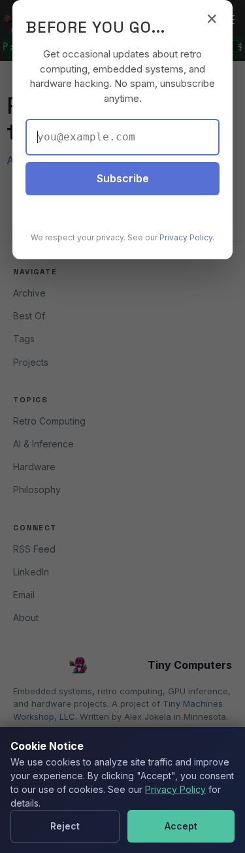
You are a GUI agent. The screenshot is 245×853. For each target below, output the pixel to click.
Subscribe (123, 178)
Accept (181, 825)
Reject (65, 825)
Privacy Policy (175, 789)
